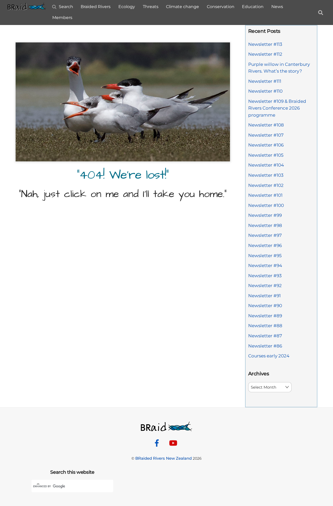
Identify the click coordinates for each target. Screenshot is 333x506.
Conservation (220, 6)
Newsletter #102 (266, 185)
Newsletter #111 (264, 81)
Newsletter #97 (265, 235)
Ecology (126, 6)
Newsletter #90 (265, 305)
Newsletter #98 (265, 225)
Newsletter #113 (265, 44)
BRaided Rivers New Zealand (163, 458)
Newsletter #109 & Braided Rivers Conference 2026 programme (277, 108)
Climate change (182, 6)
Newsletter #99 (265, 215)
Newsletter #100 (266, 205)
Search (65, 6)
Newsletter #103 (266, 175)
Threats (150, 6)
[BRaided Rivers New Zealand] (26, 7)
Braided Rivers (96, 6)
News (277, 6)
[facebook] (158, 442)
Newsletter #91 (264, 295)
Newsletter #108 (266, 125)
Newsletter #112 (265, 54)
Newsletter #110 (265, 91)
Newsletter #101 (265, 195)
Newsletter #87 (265, 335)
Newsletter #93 (265, 275)
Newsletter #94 (265, 265)
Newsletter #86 (265, 346)
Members (62, 17)
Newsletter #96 (265, 245)
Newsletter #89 (265, 315)
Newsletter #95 (265, 255)
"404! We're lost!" (123, 175)
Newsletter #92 (265, 285)
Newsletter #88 (265, 325)
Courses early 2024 (268, 355)
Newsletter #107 (266, 135)
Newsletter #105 (266, 155)
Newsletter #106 (266, 145)
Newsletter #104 (266, 165)
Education (253, 6)
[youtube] (174, 442)
